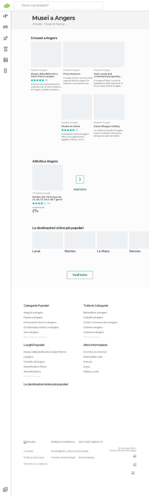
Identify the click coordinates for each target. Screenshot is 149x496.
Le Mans (103, 251)
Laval (36, 251)
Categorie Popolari (36, 305)
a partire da (38, 207)
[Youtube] (134, 443)
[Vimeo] (129, 443)
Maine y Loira (91, 371)
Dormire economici (95, 351)
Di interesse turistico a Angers (41, 327)
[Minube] (7, 5)
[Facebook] (119, 443)
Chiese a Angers (92, 327)
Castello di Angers (34, 361)
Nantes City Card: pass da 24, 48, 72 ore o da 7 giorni (47, 198)
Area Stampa (86, 457)
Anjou (86, 366)
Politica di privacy (34, 457)
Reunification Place (35, 366)
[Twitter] (124, 443)
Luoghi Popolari (34, 345)
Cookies (28, 451)
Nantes (70, 251)
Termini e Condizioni (35, 463)
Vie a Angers (31, 332)
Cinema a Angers (93, 332)
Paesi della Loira (92, 356)
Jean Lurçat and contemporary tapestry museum (107, 75)
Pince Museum (71, 74)
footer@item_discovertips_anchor (71, 451)
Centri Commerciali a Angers (100, 322)
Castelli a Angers (93, 317)
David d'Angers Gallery (107, 126)
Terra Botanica (32, 371)
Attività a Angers (45, 161)
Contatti (83, 451)
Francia (87, 361)
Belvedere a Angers (95, 312)
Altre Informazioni (95, 345)
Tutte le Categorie (95, 305)
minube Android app (63, 457)
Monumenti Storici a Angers (40, 322)
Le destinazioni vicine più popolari (58, 228)
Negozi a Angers (33, 312)
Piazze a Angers (33, 317)
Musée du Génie (70, 126)
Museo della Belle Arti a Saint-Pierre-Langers (44, 75)
